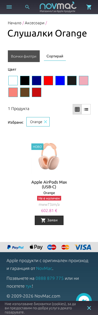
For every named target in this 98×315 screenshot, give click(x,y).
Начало (14, 23)
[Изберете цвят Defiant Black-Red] (36, 92)
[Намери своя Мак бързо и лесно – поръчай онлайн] (15, 248)
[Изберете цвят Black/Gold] (72, 80)
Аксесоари (34, 23)
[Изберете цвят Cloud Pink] (83, 80)
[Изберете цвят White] (13, 80)
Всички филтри (23, 56)
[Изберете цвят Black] (25, 80)
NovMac (44, 268)
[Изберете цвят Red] (48, 80)
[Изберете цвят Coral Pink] (13, 92)
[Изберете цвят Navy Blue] (36, 80)
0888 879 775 (50, 278)
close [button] (89, 308)
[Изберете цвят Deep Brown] (25, 92)
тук (29, 285)
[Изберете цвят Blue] (60, 80)
